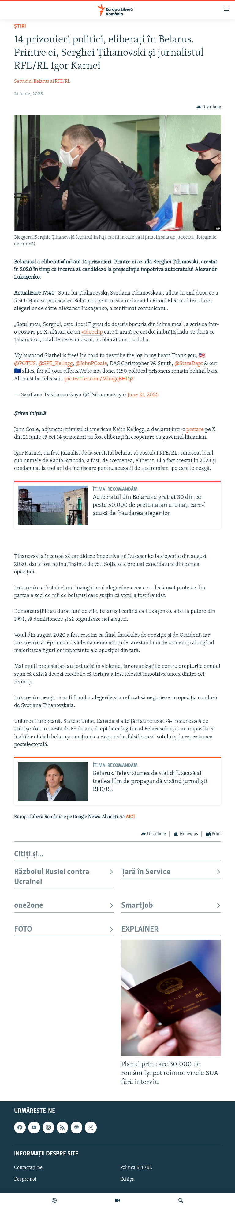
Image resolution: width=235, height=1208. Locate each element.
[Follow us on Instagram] (48, 1127)
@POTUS (24, 364)
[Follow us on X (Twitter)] (90, 1127)
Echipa (127, 1179)
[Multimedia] (117, 1200)
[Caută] (181, 1200)
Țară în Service (145, 872)
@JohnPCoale (91, 364)
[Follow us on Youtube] (34, 1127)
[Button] (208, 107)
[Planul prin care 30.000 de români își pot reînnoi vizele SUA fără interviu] (171, 998)
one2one (28, 906)
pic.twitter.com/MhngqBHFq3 (99, 379)
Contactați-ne (28, 1167)
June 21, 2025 (143, 395)
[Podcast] (54, 1200)
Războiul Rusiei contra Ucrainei (51, 877)
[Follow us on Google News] (76, 1127)
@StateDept (188, 364)
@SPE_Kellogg (55, 364)
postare (195, 430)
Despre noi (25, 1179)
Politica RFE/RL (136, 1167)
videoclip (92, 332)
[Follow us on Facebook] (20, 1127)
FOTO (23, 929)
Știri (20, 26)
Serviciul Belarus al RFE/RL (42, 81)
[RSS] (62, 1127)
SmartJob (137, 906)
